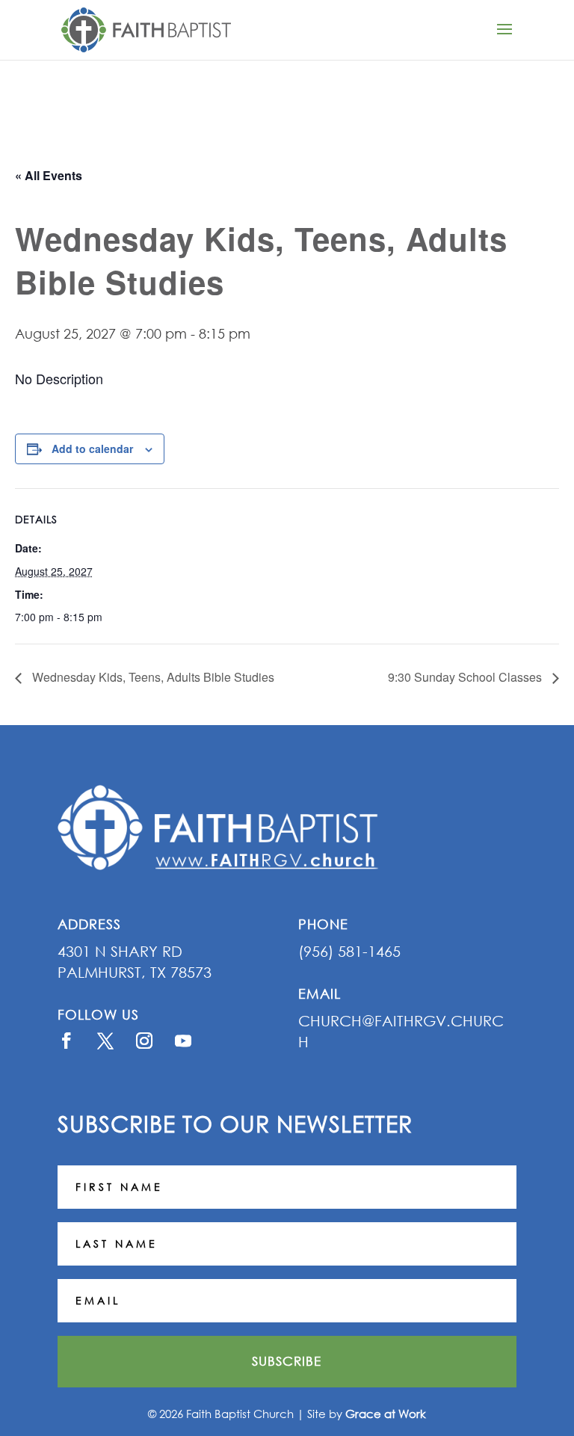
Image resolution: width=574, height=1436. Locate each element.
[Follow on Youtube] (183, 1040)
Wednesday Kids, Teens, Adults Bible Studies (151, 676)
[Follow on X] (105, 1040)
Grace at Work (385, 1413)
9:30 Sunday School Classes (466, 676)
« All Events (48, 175)
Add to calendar (92, 448)
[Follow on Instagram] (144, 1040)
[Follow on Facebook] (66, 1040)
